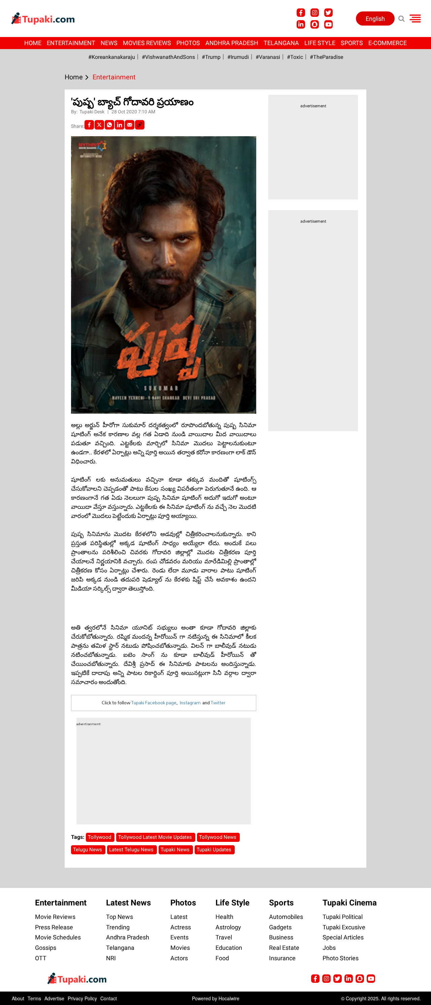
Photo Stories (341, 958)
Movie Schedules (58, 937)
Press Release (54, 927)
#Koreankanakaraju (111, 57)
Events (179, 937)
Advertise (54, 998)
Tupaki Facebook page (153, 702)
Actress (180, 927)
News (109, 42)
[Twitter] (99, 125)
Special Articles (343, 937)
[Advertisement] (30, 309)
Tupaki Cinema (350, 902)
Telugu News (88, 850)
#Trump (211, 57)
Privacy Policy (82, 998)
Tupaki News (176, 850)
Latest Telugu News (132, 850)
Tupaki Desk (92, 111)
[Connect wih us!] (301, 24)
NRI (111, 958)
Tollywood (100, 837)
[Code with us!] (314, 24)
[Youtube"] (328, 24)
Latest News (128, 902)
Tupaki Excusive (344, 927)
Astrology (228, 927)
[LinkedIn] (119, 125)
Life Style (319, 42)
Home (32, 42)
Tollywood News (218, 837)
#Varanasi (268, 57)
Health (224, 916)
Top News (119, 916)
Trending (118, 927)
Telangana (281, 42)
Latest (179, 916)
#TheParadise (326, 57)
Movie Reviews (55, 916)
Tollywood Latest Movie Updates (155, 837)
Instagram (190, 702)
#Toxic (295, 57)
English (375, 18)
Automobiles (286, 916)
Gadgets (280, 927)
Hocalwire (229, 998)
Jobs (329, 947)
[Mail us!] (371, 978)
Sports (352, 42)
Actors (179, 958)
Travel (224, 937)
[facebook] (89, 125)
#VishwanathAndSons (168, 57)
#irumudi (238, 57)
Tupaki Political (343, 916)
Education (229, 947)
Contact (108, 998)
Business (281, 937)
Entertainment (71, 42)
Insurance (282, 958)
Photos (188, 42)
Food (222, 958)
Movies (180, 947)
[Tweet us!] (328, 12)
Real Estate (284, 947)
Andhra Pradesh (231, 42)
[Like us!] (301, 12)
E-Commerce (387, 42)
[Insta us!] (314, 12)
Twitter (218, 702)
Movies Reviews (147, 42)
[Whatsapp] (109, 125)
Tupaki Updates (215, 850)
